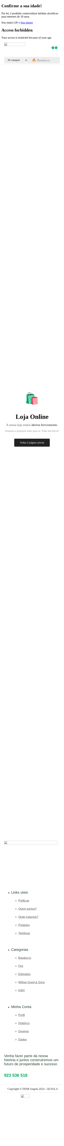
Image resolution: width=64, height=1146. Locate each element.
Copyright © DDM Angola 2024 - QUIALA (32, 1088)
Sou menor (27, 22)
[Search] (56, 60)
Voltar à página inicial (32, 442)
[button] (53, 48)
